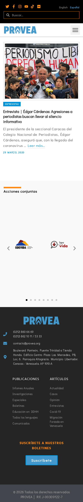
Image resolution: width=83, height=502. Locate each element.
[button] (75, 30)
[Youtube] (26, 6)
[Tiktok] (32, 6)
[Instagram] (20, 6)
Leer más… (36, 145)
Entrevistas (12, 104)
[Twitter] (7, 6)
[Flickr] (39, 6)
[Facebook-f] (14, 6)
